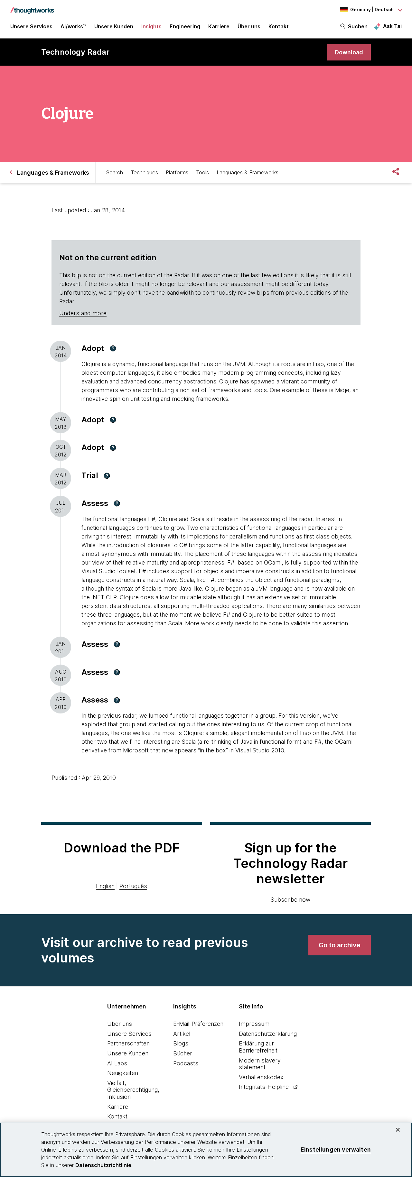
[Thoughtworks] (32, 7)
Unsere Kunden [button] (113, 26)
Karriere (117, 1106)
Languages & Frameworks (247, 172)
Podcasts (185, 1063)
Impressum (254, 1023)
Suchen (358, 26)
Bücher (182, 1053)
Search (114, 172)
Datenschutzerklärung (268, 1033)
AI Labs (117, 1063)
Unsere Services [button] (31, 26)
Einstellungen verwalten (336, 1149)
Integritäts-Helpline (264, 1086)
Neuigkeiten (122, 1073)
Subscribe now (290, 899)
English (105, 886)
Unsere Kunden (127, 1053)
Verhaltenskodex (261, 1077)
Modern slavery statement (260, 1064)
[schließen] (398, 1130)
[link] (349, 52)
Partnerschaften (128, 1043)
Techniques (144, 172)
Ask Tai (392, 26)
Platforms (177, 172)
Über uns (119, 1023)
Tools (202, 172)
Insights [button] (151, 26)
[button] (113, 348)
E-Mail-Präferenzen (198, 1023)
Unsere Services (129, 1033)
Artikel (181, 1033)
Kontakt (117, 1116)
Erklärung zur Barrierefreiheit (258, 1047)
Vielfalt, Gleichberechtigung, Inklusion (133, 1090)
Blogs (180, 1043)
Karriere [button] (218, 26)
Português (133, 886)
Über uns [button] (249, 26)
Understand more (83, 313)
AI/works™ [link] (73, 26)
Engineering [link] (185, 26)
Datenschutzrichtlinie (103, 1165)
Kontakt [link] (278, 26)
